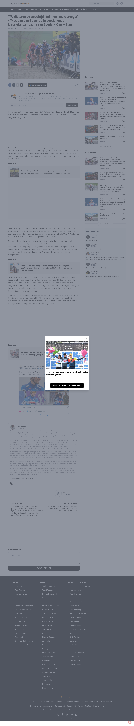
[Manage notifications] (129, 722)
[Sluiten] (86, 338)
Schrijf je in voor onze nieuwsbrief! (67, 385)
